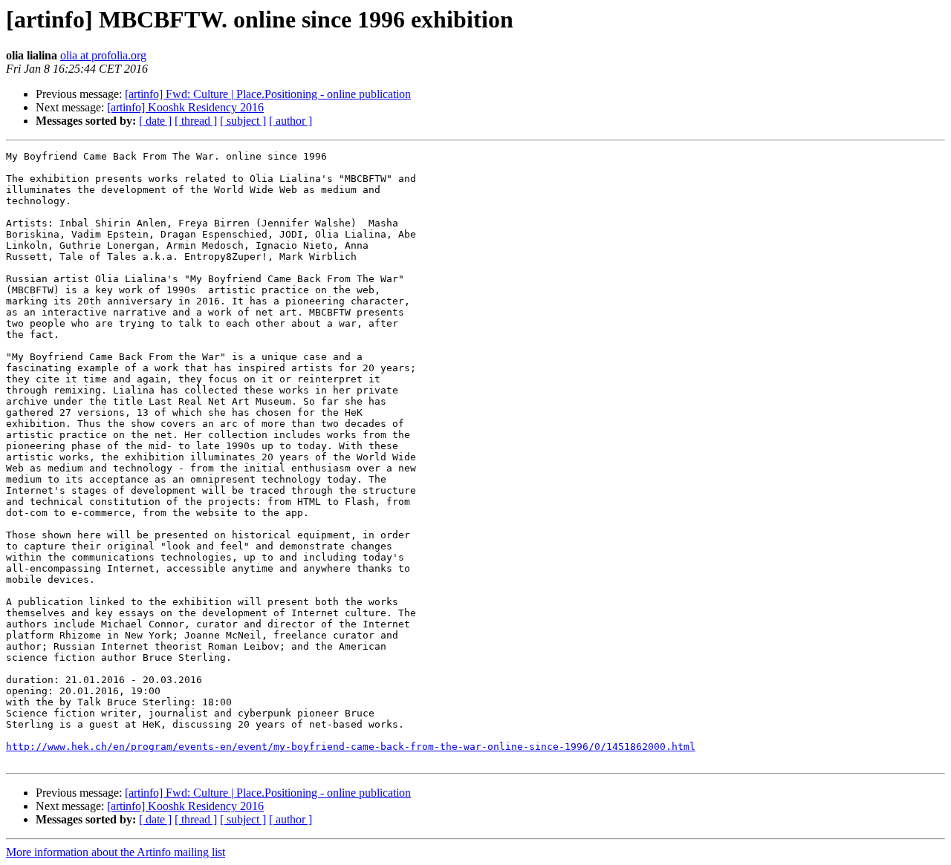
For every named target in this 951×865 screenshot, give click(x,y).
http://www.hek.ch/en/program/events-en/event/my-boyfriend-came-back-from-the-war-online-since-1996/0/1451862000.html (350, 746)
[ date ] (155, 120)
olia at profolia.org (103, 55)
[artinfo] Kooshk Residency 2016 (185, 107)
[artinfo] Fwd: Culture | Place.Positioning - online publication (268, 94)
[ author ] (290, 120)
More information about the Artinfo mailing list (115, 852)
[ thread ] (196, 120)
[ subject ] (243, 120)
